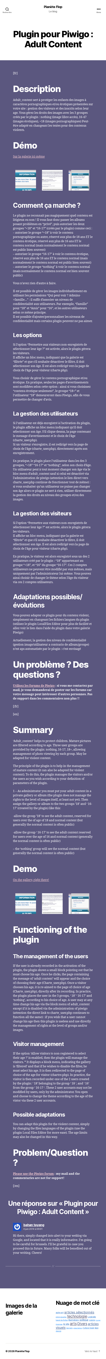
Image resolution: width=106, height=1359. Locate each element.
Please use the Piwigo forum (33, 1174)
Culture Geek (88, 1328)
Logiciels (92, 1317)
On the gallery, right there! (31, 880)
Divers (82, 1324)
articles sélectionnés (79, 1312)
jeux (96, 1328)
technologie (77, 1316)
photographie (61, 1317)
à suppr (98, 1320)
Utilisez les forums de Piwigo (34, 686)
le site (66, 1324)
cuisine (92, 1320)
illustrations (73, 1320)
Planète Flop (53, 7)
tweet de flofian (62, 1320)
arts (73, 1323)
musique (59, 1324)
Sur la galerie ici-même (29, 156)
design (58, 1331)
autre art (60, 1312)
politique (84, 1319)
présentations (77, 1328)
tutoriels (69, 1328)
